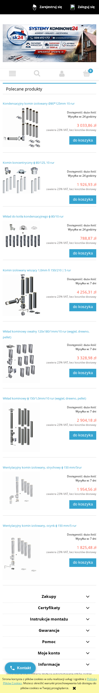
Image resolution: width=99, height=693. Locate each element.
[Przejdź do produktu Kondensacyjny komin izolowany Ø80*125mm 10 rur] (21, 127)
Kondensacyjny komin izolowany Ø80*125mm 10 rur (39, 103)
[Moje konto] (62, 74)
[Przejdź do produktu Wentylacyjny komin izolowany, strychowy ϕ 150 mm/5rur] (21, 491)
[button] (12, 74)
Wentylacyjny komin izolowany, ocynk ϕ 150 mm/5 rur (39, 526)
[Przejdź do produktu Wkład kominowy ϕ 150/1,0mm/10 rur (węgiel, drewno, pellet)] (21, 427)
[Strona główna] (49, 41)
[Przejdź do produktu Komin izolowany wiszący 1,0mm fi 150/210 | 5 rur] (21, 295)
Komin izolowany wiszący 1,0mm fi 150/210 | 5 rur (37, 270)
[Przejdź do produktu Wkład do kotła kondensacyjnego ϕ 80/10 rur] (21, 234)
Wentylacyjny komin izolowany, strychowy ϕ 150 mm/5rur (42, 467)
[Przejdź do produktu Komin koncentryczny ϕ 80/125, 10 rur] (21, 180)
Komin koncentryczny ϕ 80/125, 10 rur (28, 162)
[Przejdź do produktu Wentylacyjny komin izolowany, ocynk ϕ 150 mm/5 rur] (21, 555)
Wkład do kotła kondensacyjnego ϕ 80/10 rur (33, 216)
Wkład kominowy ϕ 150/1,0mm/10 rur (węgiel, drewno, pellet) (44, 398)
